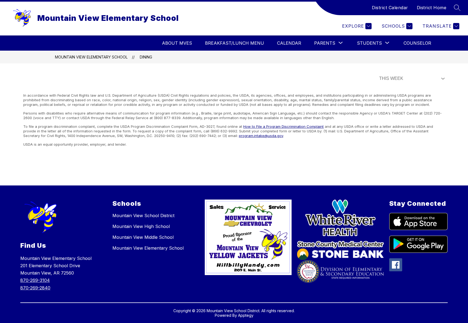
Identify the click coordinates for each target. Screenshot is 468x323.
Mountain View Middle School (143, 237)
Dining (146, 57)
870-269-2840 (35, 288)
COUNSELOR (417, 43)
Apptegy (245, 315)
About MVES (177, 43)
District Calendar (390, 7)
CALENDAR (289, 43)
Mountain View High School (141, 226)
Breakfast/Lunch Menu (234, 43)
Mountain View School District (143, 215)
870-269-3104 (35, 280)
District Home (432, 7)
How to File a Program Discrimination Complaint (283, 126)
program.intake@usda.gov (261, 135)
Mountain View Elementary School (91, 57)
